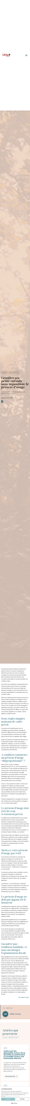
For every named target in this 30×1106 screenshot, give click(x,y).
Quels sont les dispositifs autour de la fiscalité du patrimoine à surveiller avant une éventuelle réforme (14, 1055)
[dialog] (15, 1096)
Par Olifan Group (24, 997)
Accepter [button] (8, 1099)
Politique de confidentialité (13, 1096)
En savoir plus (10, 1076)
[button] (26, 55)
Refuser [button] (22, 1099)
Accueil (2, 392)
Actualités (7, 392)
